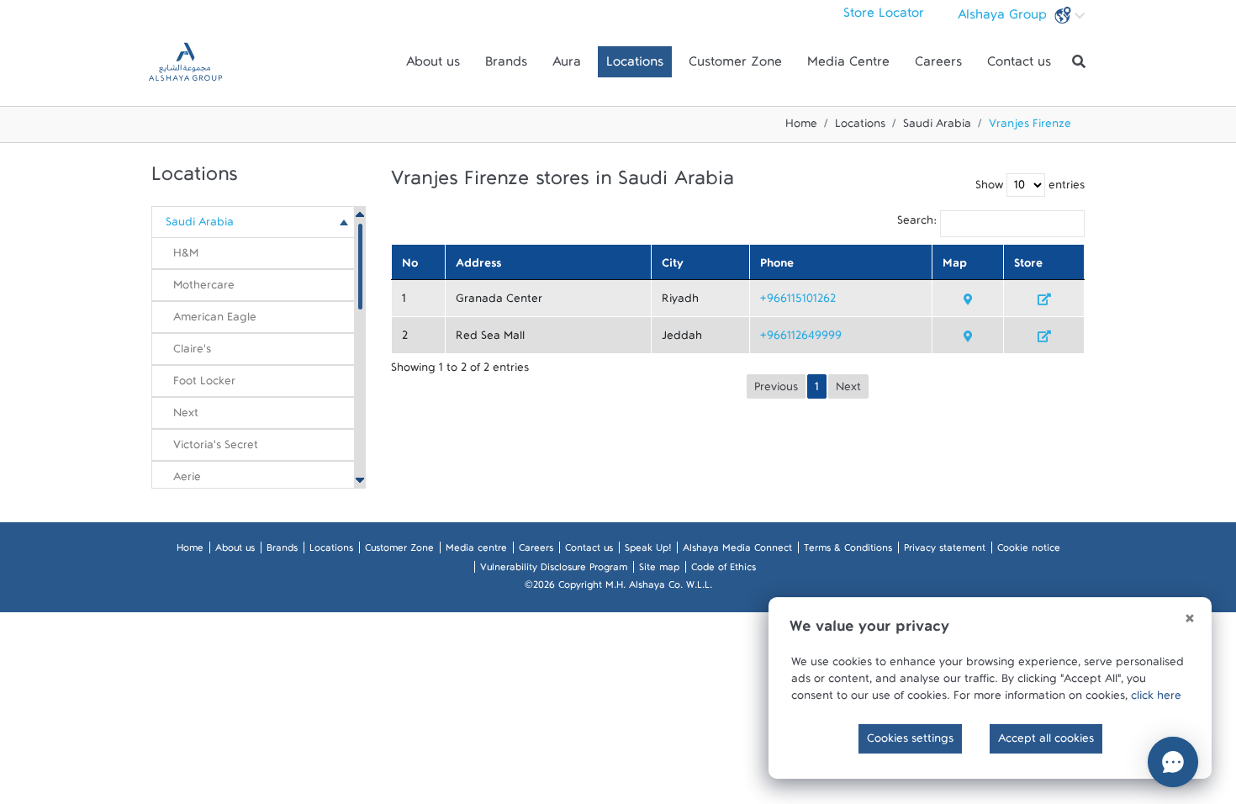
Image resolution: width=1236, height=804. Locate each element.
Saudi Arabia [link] (200, 225)
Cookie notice (1028, 551)
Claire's (192, 352)
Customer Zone (735, 65)
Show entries (1030, 188)
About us (433, 65)
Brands (506, 65)
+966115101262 (798, 302)
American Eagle (214, 320)
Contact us (1019, 65)
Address (478, 266)
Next (185, 416)
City (673, 266)
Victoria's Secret (215, 448)
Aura (566, 65)
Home (801, 127)
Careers (938, 65)
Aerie (187, 480)
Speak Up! (648, 551)
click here (1156, 698)
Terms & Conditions (848, 551)
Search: (917, 223)
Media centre (476, 551)
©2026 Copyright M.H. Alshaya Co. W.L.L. (618, 588)
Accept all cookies (1046, 741)
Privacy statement (944, 551)
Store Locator (883, 17)
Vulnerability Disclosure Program (553, 570)
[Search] (1079, 62)
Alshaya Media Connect (737, 551)
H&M (185, 256)
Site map (659, 570)
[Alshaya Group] (185, 61)
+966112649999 (801, 339)
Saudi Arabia (937, 127)
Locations (634, 65)
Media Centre (848, 65)
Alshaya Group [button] (1004, 18)
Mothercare (204, 288)
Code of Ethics (723, 570)
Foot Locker (204, 384)
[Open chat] (1173, 762)
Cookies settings (910, 741)
